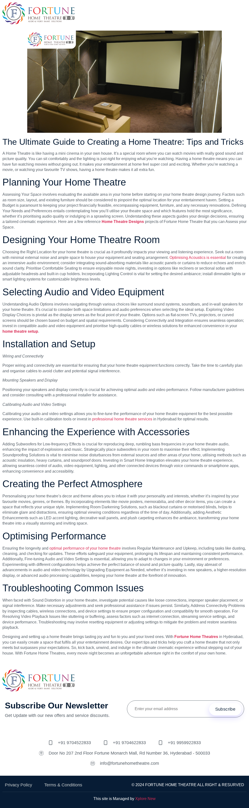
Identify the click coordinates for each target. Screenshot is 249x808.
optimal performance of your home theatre (85, 548)
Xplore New (145, 799)
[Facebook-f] (102, 728)
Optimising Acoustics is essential (197, 257)
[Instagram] (131, 728)
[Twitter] (117, 728)
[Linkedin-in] (146, 728)
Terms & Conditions (63, 785)
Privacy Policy (18, 785)
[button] (243, 14)
